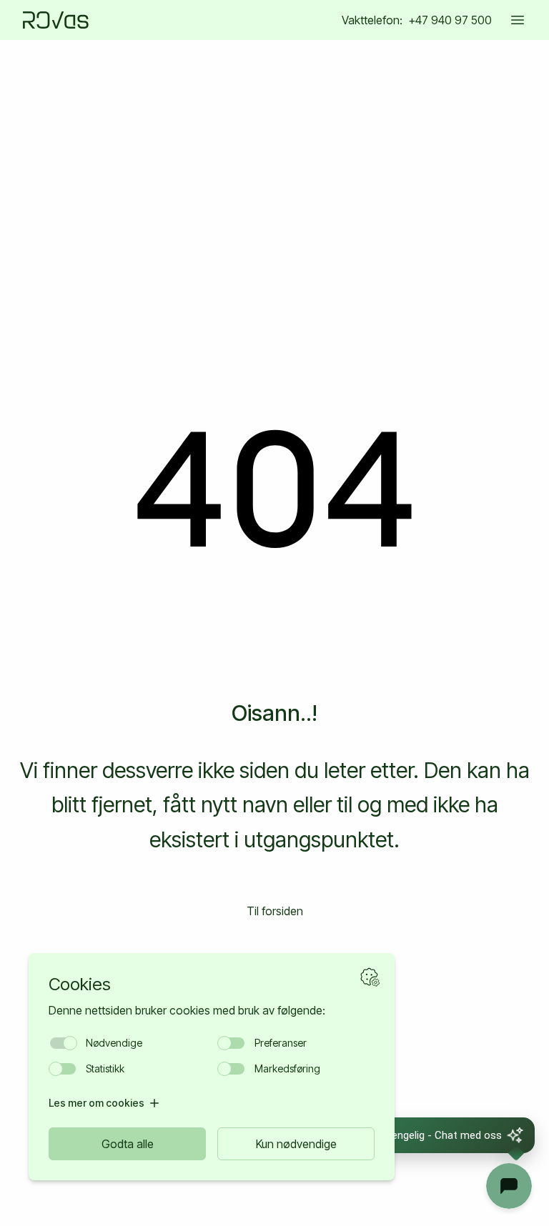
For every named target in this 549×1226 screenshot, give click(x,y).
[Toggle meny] (517, 20)
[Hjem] (56, 20)
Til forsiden (275, 911)
